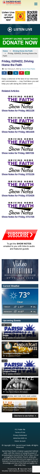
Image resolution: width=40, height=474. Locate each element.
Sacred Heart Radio (28, 69)
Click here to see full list (24, 415)
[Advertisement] (20, 16)
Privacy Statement (20, 435)
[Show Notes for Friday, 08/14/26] (20, 122)
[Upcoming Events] (20, 350)
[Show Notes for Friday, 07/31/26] (20, 165)
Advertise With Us (20, 438)
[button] (35, 4)
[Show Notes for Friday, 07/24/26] (20, 186)
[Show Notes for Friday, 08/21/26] (20, 101)
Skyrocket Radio (26, 469)
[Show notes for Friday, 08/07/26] (20, 143)
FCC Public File (20, 429)
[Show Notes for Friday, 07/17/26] (20, 207)
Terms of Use (20, 432)
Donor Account (20, 441)
